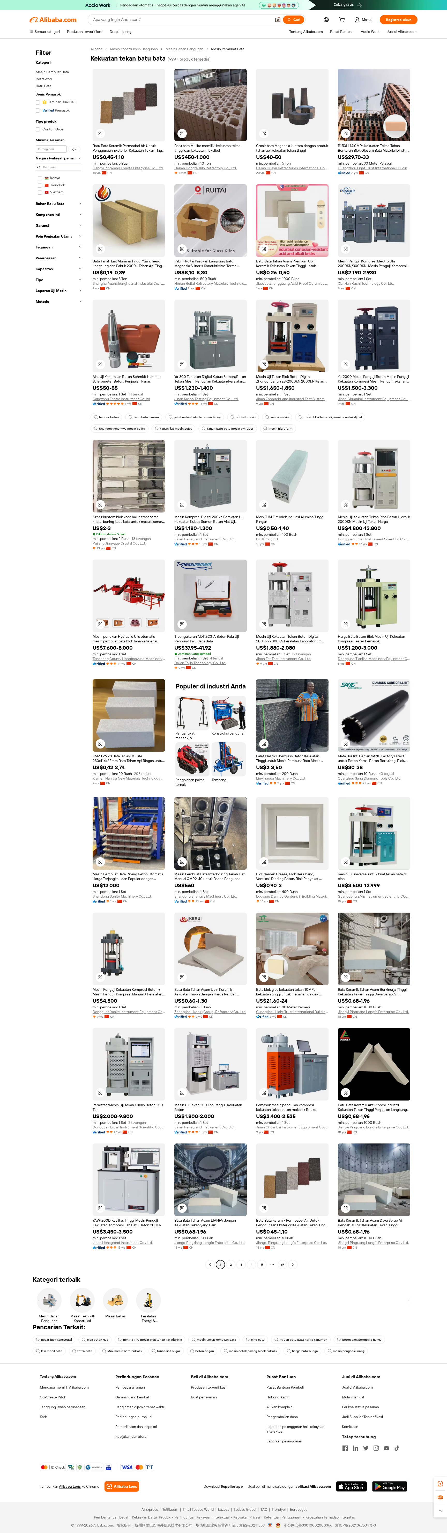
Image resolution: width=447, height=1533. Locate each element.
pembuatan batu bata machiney (197, 417)
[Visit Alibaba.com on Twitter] (366, 1448)
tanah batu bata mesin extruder (230, 428)
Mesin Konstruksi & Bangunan (134, 49)
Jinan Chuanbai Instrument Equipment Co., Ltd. (374, 399)
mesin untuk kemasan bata (216, 1339)
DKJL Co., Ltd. (267, 539)
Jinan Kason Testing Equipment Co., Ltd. (206, 399)
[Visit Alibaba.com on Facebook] (345, 1448)
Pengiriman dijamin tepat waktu (140, 1407)
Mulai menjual (353, 1397)
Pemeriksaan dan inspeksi (136, 1427)
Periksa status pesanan (360, 1407)
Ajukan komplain (279, 1407)
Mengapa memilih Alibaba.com (64, 1387)
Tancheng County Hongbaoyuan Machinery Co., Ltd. (129, 659)
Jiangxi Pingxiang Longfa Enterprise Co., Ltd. (128, 168)
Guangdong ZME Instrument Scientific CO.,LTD (374, 896)
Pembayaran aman (130, 1387)
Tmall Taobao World (198, 1509)
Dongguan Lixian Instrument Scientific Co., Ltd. (374, 539)
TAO (263, 1509)
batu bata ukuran (146, 417)
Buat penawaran (204, 1397)
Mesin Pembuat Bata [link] (227, 49)
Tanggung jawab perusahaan (62, 1407)
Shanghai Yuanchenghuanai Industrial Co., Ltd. (129, 283)
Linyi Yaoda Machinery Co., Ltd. (281, 778)
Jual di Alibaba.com (357, 1387)
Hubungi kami (277, 1397)
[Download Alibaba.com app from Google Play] (389, 1486)
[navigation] (58, 657)
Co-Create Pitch (53, 1397)
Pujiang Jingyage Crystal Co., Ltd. (119, 543)
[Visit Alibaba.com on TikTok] (397, 1448)
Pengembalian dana (282, 1417)
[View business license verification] (270, 1525)
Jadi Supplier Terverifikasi (362, 1417)
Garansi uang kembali (132, 1397)
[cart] (343, 20)
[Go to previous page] (210, 1264)
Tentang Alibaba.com (58, 1376)
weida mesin (280, 417)
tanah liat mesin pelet (176, 428)
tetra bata (84, 1351)
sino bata (258, 1339)
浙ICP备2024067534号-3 (355, 1525)
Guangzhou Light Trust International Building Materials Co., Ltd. (374, 168)
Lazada (223, 1509)
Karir (43, 1417)
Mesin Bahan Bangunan (184, 49)
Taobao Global (245, 1509)
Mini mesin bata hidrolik (124, 1351)
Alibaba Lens (70, 1486)
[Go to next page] (292, 1264)
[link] (440, 1484)
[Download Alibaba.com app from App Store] (351, 1486)
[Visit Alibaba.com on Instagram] (376, 1448)
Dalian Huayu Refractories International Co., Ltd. (292, 168)
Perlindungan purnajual (133, 1417)
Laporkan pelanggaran (284, 1441)
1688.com (170, 1509)
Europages (298, 1509)
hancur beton (109, 417)
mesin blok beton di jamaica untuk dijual (333, 417)
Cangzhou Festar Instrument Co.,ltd (121, 399)
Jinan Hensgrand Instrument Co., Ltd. (204, 539)
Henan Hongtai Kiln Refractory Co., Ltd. (205, 168)
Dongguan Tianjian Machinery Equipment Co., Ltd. (374, 659)
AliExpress (149, 1509)
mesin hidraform (281, 428)
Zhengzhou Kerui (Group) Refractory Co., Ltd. (210, 1012)
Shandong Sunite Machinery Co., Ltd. (122, 896)
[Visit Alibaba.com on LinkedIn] (355, 1448)
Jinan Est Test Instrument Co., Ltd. (283, 659)
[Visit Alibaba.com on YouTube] (386, 1448)
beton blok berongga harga (362, 1339)
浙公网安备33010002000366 (308, 1525)
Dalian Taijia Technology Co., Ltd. (200, 663)
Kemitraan (350, 1427)
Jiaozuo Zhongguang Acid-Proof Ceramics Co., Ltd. (292, 283)
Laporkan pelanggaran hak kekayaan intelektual (295, 1429)
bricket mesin (246, 417)
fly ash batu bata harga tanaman (303, 1339)
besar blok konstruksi (56, 1339)
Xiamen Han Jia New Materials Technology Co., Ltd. (129, 778)
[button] (278, 20)
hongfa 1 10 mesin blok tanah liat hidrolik (152, 1339)
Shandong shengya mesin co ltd (122, 428)
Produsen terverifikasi (208, 1387)
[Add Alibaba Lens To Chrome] (122, 1486)
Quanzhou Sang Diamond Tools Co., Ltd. (369, 778)
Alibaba (96, 49)
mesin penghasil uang (348, 1351)
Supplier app (232, 1486)
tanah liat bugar (168, 1351)
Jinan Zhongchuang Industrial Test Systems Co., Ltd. (292, 399)
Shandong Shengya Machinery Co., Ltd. (205, 896)
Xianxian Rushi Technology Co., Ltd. (366, 283)
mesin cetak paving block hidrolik (253, 1351)
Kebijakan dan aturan (131, 1436)
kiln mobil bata (51, 1351)
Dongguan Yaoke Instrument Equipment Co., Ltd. (129, 1012)
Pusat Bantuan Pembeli (285, 1387)
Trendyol (279, 1509)
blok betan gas (97, 1339)
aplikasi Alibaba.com (313, 1486)
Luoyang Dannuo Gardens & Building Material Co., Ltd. (292, 896)
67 (282, 1264)
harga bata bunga (305, 1351)
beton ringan (204, 1351)
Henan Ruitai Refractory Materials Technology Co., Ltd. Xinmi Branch (210, 283)
